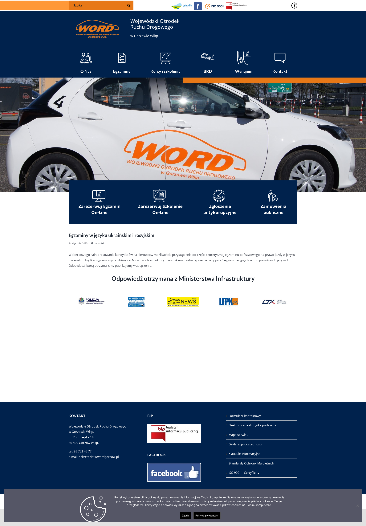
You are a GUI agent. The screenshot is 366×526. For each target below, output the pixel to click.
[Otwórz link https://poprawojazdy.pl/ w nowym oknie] (114, 302)
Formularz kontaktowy (245, 416)
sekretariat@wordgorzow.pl (99, 457)
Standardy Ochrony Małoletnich (251, 463)
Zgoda (185, 515)
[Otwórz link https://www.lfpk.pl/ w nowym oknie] (207, 302)
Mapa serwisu (238, 435)
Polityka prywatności (206, 515)
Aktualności (97, 243)
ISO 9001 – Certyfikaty (244, 473)
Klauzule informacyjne (244, 454)
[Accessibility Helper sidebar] (294, 5)
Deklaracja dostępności (245, 444)
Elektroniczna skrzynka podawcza (253, 425)
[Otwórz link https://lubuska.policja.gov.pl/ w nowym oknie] (69, 302)
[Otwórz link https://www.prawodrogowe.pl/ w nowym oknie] (161, 302)
